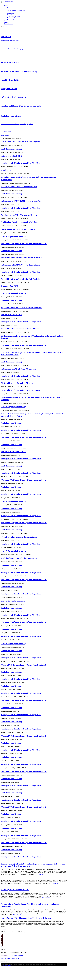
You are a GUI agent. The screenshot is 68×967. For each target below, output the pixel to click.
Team (8, 11)
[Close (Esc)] (1, 961)
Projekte (6, 7)
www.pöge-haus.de (6, 955)
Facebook (14, 955)
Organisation (10, 13)
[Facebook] (34, 935)
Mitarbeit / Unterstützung (13, 15)
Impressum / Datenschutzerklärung (10, 958)
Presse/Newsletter (8, 24)
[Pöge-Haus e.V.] (7, 1)
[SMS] (34, 945)
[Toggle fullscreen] (4, 961)
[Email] (34, 943)
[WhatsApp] (34, 939)
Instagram (20, 955)
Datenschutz (10, 19)
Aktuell (6, 5)
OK (4, 965)
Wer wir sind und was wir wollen (16, 10)
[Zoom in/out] (6, 961)
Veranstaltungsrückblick (13, 16)
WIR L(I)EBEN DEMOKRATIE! (15, 890)
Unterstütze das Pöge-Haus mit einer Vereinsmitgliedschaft (26, 918)
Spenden (6, 22)
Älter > (4, 929)
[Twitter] (34, 937)
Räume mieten (8, 21)
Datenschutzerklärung (10, 965)
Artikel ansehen (40, 874)
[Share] (3, 961)
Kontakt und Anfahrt (12, 18)
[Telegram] (34, 941)
